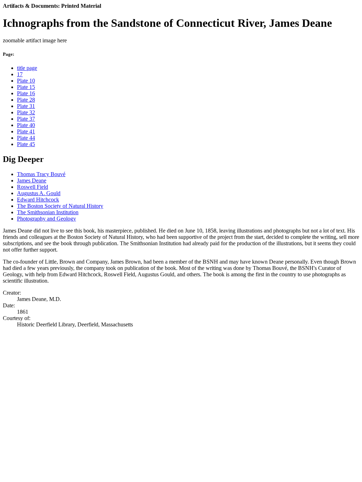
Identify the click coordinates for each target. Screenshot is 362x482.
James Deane (31, 180)
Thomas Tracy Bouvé (41, 174)
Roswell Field (32, 187)
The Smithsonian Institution (47, 212)
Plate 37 (26, 119)
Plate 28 (26, 100)
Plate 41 (26, 131)
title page (27, 68)
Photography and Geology (46, 219)
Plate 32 (26, 112)
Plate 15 (26, 87)
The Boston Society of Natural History (60, 206)
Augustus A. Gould (38, 193)
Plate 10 (26, 81)
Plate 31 (26, 106)
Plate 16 (26, 93)
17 (20, 74)
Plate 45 (26, 144)
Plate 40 (26, 125)
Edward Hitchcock (38, 200)
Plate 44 (26, 138)
